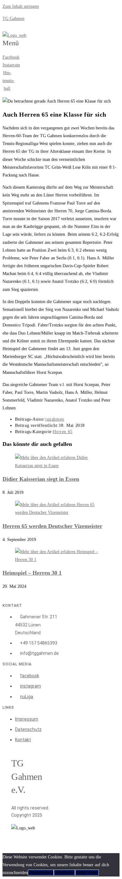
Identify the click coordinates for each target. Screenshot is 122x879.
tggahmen (54, 419)
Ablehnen (64, 872)
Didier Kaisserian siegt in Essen (41, 479)
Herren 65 (62, 431)
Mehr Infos (87, 872)
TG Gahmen (13, 18)
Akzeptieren (41, 872)
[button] (11, 46)
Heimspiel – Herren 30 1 (32, 573)
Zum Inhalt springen (21, 6)
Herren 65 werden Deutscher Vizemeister (52, 526)
